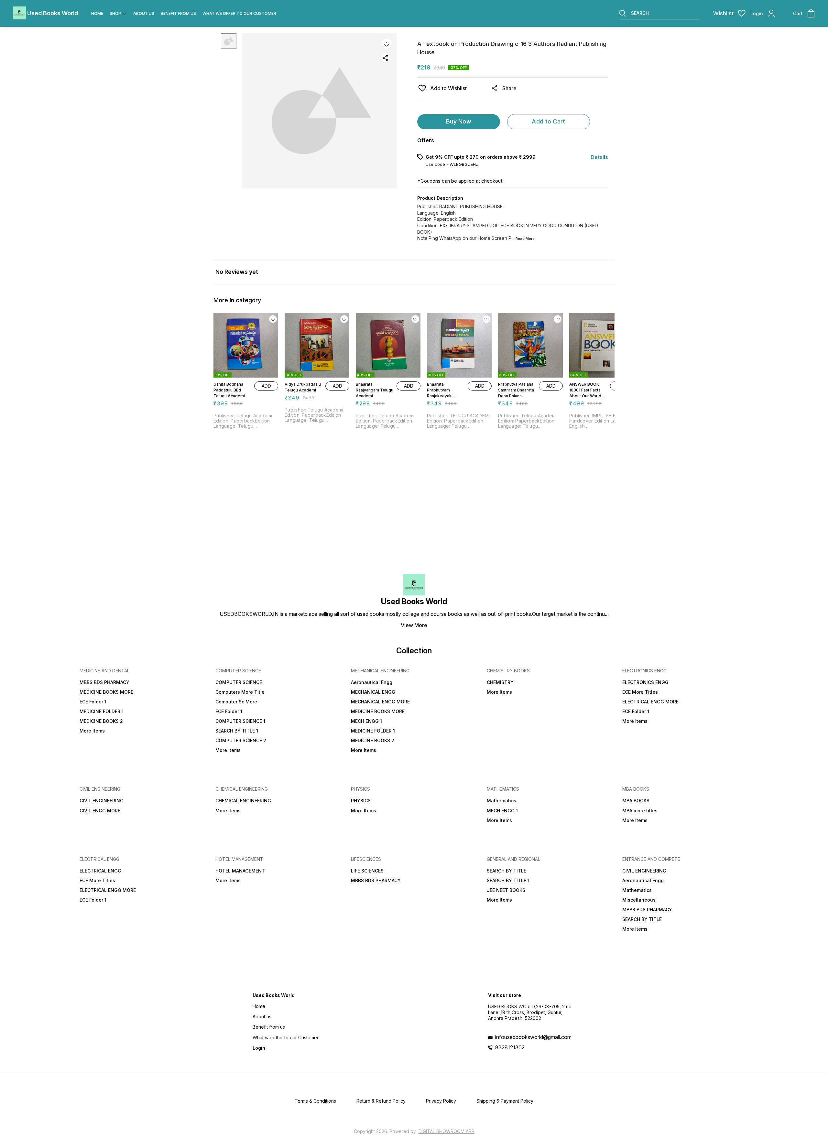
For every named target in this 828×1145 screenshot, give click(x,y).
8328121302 (510, 1047)
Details (599, 157)
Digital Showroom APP (446, 1131)
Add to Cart (548, 121)
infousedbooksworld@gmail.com (533, 1037)
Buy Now (458, 121)
